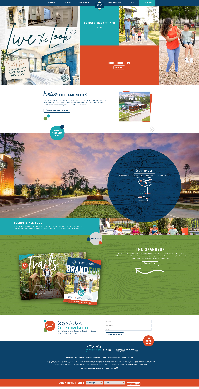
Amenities (68, 3)
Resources (69, 363)
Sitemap (124, 363)
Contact (81, 363)
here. (149, 183)
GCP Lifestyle (84, 3)
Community (52, 3)
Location (131, 3)
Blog (76, 363)
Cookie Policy (143, 370)
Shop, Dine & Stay (114, 3)
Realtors (89, 363)
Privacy (104, 363)
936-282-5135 (133, 357)
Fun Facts (96, 244)
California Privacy (114, 363)
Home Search (147, 3)
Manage (130, 363)
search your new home (57, 139)
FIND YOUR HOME (148, 347)
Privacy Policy (133, 370)
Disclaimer (96, 363)
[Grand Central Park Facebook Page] (103, 356)
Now (150, 269)
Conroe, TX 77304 (121, 357)
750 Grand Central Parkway (125, 355)
